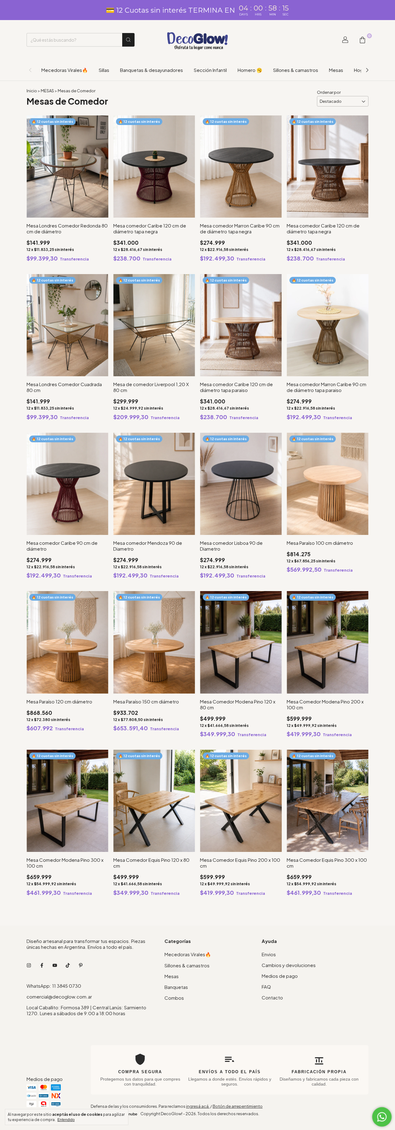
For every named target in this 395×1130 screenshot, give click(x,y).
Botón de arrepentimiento (238, 1106)
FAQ (266, 987)
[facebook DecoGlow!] (42, 965)
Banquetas (176, 987)
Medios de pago (280, 976)
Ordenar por (329, 92)
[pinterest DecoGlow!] (80, 965)
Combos (174, 998)
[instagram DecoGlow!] (29, 965)
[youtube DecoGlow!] (54, 965)
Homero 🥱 (250, 70)
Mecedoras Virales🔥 (64, 70)
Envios (269, 954)
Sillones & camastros (295, 70)
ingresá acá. (198, 1106)
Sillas (104, 70)
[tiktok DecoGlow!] (67, 965)
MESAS (48, 90)
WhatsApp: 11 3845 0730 (54, 986)
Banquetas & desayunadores (151, 70)
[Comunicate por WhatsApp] (382, 1117)
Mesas (336, 70)
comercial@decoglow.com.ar (59, 996)
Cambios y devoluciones (289, 965)
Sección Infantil (210, 70)
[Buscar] (128, 40)
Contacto (272, 997)
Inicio (32, 90)
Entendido (66, 1120)
